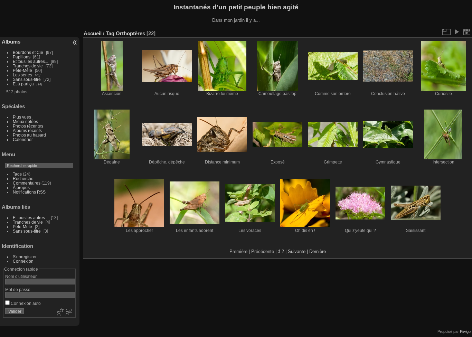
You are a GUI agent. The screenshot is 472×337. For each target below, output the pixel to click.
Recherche (23, 178)
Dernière (317, 251)
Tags (17, 174)
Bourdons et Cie (28, 52)
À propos (21, 187)
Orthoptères (130, 33)
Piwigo (465, 331)
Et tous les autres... (30, 61)
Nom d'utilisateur (21, 276)
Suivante (296, 251)
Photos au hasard (29, 135)
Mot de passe (17, 289)
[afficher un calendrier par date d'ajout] (466, 31)
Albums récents (27, 130)
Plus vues (22, 117)
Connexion (23, 261)
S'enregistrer (25, 256)
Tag (110, 33)
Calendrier (23, 139)
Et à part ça (23, 84)
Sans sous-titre (27, 79)
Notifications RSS (29, 192)
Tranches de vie (28, 66)
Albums (11, 42)
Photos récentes (28, 126)
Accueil (93, 33)
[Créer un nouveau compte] (59, 312)
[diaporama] (456, 31)
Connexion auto (25, 303)
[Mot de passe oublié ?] (68, 312)
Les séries (22, 75)
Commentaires (26, 183)
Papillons (21, 57)
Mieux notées (25, 121)
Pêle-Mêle (22, 70)
